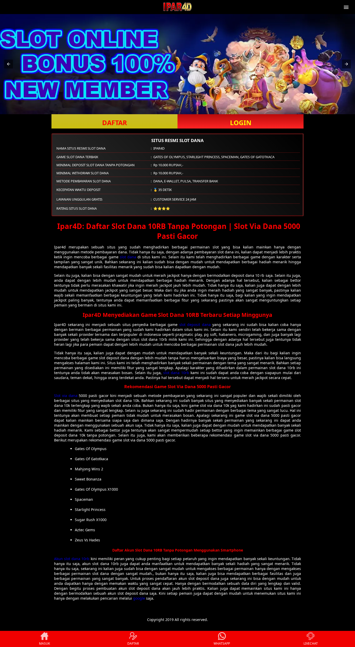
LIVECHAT (311, 643)
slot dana (128, 256)
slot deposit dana (195, 324)
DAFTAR (114, 122)
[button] (8, 64)
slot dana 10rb (176, 372)
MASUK (44, 643)
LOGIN (240, 122)
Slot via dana (65, 395)
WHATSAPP (222, 643)
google (139, 598)
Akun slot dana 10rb (71, 558)
